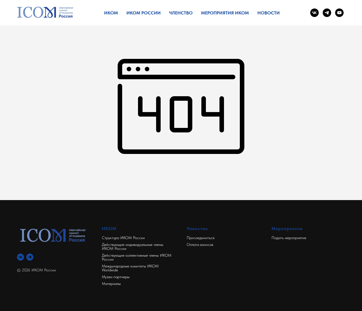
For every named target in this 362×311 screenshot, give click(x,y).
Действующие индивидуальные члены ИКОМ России (132, 246)
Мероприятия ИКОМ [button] (225, 13)
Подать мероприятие (289, 237)
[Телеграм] (29, 257)
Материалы (111, 283)
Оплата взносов (200, 244)
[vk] (314, 12)
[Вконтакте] (20, 257)
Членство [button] (181, 13)
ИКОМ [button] (111, 13)
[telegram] (327, 12)
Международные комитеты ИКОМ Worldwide (130, 268)
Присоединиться (200, 237)
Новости (268, 13)
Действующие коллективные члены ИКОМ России (136, 257)
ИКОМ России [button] (143, 13)
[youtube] (339, 12)
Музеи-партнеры (116, 276)
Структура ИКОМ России (123, 237)
